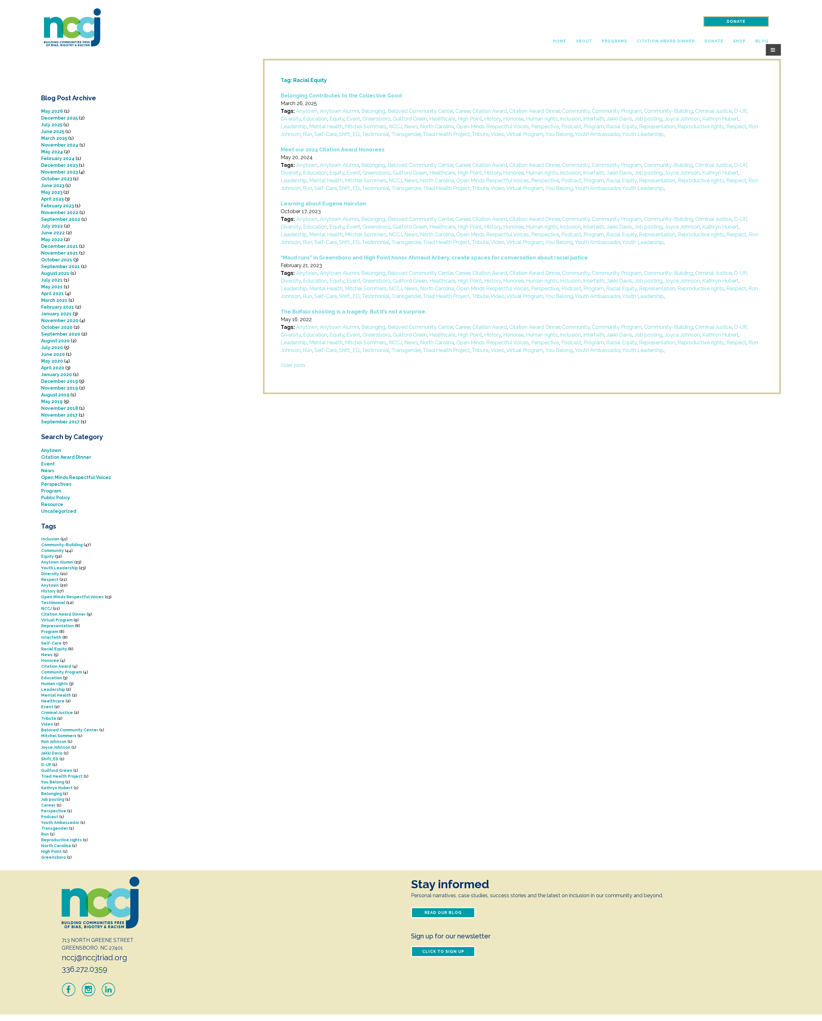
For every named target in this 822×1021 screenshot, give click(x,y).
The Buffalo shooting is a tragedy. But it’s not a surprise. (353, 312)
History (492, 119)
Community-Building (668, 111)
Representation (657, 126)
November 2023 (59, 172)
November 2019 (59, 388)
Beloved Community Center (420, 111)
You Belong (559, 134)
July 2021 (52, 280)
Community (576, 111)
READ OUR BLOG (443, 912)
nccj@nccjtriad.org (94, 957)
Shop (739, 41)
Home (559, 41)
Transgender (406, 134)
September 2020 (60, 334)
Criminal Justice (713, 111)
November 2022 (59, 212)
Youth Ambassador (597, 134)
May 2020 (52, 361)
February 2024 (57, 158)
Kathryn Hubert (720, 119)
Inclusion (570, 119)
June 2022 (53, 232)
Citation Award (489, 111)
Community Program (617, 111)
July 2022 (52, 226)
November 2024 (59, 145)
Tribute (480, 134)
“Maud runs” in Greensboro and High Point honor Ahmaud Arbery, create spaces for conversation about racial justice (434, 258)
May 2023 (51, 192)
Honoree (513, 119)
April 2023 (52, 199)
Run (307, 134)
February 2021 (57, 307)
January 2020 (56, 374)
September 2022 (60, 219)
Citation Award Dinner (666, 41)
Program (593, 126)
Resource (52, 504)
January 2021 (56, 313)
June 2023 (52, 185)
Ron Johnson (53, 741)
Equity (336, 119)
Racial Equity (621, 126)
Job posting (648, 119)
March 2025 (54, 138)
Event (353, 119)
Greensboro (376, 119)
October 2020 (57, 327)
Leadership (294, 126)
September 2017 (60, 421)
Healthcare (442, 119)
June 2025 (52, 131)
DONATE (736, 21)
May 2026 (52, 111)
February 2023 (57, 205)
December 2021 (59, 246)
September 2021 (60, 266)
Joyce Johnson (682, 119)
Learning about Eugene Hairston (323, 204)
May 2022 (52, 239)
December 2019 (59, 381)
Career (462, 111)
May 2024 (52, 151)
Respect (736, 126)
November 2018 (59, 408)
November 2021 (59, 253)
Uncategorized (58, 511)
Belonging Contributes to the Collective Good (341, 96)
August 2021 (55, 273)
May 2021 (52, 286)
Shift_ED (349, 134)
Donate (713, 41)
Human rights (542, 119)
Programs (614, 41)
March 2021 (54, 300)
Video (497, 134)
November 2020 (59, 320)
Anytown (307, 111)
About (584, 41)
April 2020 (52, 367)
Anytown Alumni (339, 111)
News (411, 126)
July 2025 (51, 124)
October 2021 (56, 259)
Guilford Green (410, 119)
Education (315, 119)
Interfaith (593, 119)
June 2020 (53, 354)
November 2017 (59, 415)
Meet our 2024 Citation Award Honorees (333, 150)
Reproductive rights (701, 126)
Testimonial (375, 134)
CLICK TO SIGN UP (443, 951)
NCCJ (395, 126)
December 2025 (59, 118)
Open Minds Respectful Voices (492, 126)
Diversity (291, 119)
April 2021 (52, 293)
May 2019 (52, 401)
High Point (470, 119)
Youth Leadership (643, 134)
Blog (761, 41)
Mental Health (326, 126)
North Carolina (437, 126)
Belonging (373, 111)
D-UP (740, 111)
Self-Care (325, 134)
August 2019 (55, 394)
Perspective (545, 126)
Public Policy (55, 497)
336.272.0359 (84, 969)
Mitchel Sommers (366, 126)
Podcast (571, 126)
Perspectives (56, 484)
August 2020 (55, 340)
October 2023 (56, 178)
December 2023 (59, 165)
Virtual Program (524, 134)
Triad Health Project (446, 134)
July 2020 (52, 347)
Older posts (293, 365)
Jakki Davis (619, 119)
